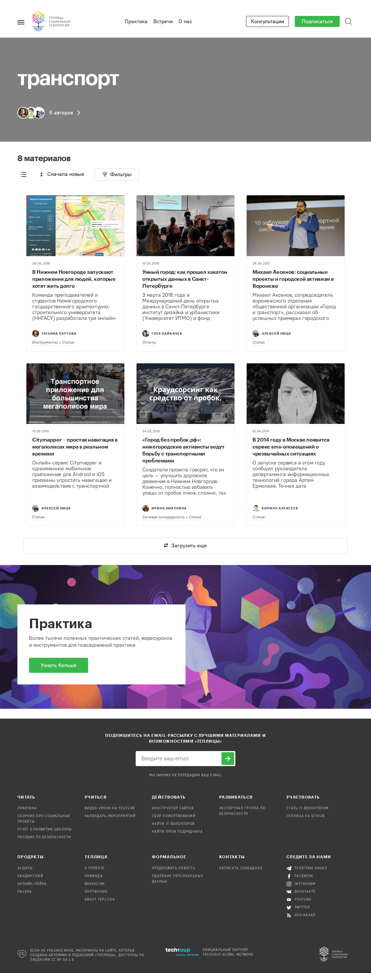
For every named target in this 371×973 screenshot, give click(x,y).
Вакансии (95, 884)
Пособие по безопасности (44, 837)
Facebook (303, 876)
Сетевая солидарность (163, 517)
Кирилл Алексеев (280, 508)
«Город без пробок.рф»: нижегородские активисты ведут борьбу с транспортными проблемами (183, 450)
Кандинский (30, 876)
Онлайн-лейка (32, 884)
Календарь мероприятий (110, 816)
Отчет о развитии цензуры (44, 829)
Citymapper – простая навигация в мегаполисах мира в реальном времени (74, 446)
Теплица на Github (305, 816)
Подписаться (317, 21)
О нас (185, 21)
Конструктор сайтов (173, 808)
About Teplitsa (100, 899)
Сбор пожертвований (173, 816)
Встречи (163, 21)
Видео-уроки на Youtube (110, 808)
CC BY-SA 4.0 (62, 960)
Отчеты (149, 342)
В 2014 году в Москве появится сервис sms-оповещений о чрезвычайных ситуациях (291, 446)
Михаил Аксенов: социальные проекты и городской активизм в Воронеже (293, 279)
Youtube (302, 899)
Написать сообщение (241, 868)
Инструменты (45, 342)
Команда (94, 876)
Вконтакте (305, 892)
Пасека (24, 892)
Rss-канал (305, 915)
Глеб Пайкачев (167, 333)
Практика (136, 21)
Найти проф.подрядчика (177, 832)
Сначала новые (65, 174)
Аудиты (25, 868)
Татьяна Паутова (59, 333)
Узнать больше (59, 665)
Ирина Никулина (169, 508)
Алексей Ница (276, 333)
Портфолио (96, 892)
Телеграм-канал (310, 868)
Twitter (302, 907)
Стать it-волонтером (307, 808)
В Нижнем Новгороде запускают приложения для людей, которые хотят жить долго (74, 279)
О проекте (95, 868)
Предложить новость (173, 868)
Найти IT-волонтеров (173, 824)
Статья (68, 342)
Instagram (305, 884)
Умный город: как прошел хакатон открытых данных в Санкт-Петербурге (184, 279)
